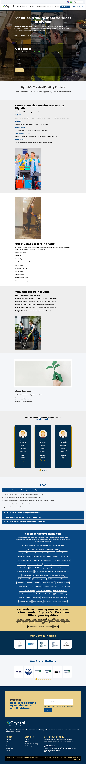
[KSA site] (71, 2)
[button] (39, 470)
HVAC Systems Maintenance (44, 571)
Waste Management (28, 545)
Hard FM (27, 741)
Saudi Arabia (42, 619)
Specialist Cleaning (53, 549)
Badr (58, 623)
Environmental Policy (31, 757)
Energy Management (39, 579)
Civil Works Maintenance (27, 590)
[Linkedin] (84, 19)
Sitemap (8, 750)
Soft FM (27, 739)
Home (16, 35)
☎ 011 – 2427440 (77, 7)
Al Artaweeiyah (32, 626)
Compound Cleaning (62, 583)
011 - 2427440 (50, 746)
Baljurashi (52, 623)
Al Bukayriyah (65, 623)
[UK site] (68, 2)
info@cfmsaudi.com (53, 751)
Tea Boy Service (39, 594)
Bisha (45, 623)
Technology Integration (44, 545)
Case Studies (10, 748)
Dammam (20, 619)
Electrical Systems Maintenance (58, 579)
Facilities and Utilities (24, 579)
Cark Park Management (44, 590)
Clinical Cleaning (37, 586)
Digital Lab (77, 759)
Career (8, 746)
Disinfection (20, 583)
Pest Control (64, 556)
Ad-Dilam (49, 626)
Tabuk (62, 619)
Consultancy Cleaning (31, 744)
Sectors (32, 7)
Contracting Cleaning (31, 746)
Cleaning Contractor (50, 586)
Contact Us (65, 7)
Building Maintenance (59, 590)
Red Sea (50, 619)
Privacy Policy (10, 757)
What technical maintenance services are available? (23, 517)
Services (25, 7)
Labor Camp (24, 568)
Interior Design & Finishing (25, 571)
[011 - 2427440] (45, 746)
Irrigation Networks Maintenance (56, 568)
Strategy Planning (58, 545)
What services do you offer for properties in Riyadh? (23, 490)
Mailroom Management (34, 564)
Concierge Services (48, 583)
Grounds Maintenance (62, 571)
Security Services (62, 553)
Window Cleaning (24, 597)
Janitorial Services (64, 586)
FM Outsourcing (26, 575)
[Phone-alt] (84, 28)
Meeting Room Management (43, 560)
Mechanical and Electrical (62, 560)
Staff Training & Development (36, 549)
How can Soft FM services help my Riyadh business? (23, 513)
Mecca (19, 623)
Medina (25, 623)
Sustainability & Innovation (45, 7)
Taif (67, 619)
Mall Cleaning (21, 564)
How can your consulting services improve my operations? (25, 522)
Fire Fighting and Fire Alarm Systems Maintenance (48, 575)
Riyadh (34, 619)
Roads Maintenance (24, 556)
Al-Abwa (41, 626)
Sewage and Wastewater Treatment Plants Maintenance (37, 553)
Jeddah (28, 619)
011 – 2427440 (38, 52)
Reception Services (39, 556)
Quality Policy (20, 757)
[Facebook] (84, 25)
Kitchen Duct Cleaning (37, 568)
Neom (57, 619)
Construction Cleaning (33, 583)
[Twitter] (84, 22)
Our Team (9, 739)
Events (57, 7)
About (19, 7)
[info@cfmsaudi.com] (45, 751)
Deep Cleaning (37, 601)
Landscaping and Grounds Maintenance (56, 564)
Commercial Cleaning (23, 586)
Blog (7, 744)
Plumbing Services (52, 556)
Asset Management (25, 594)
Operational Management (24, 560)
